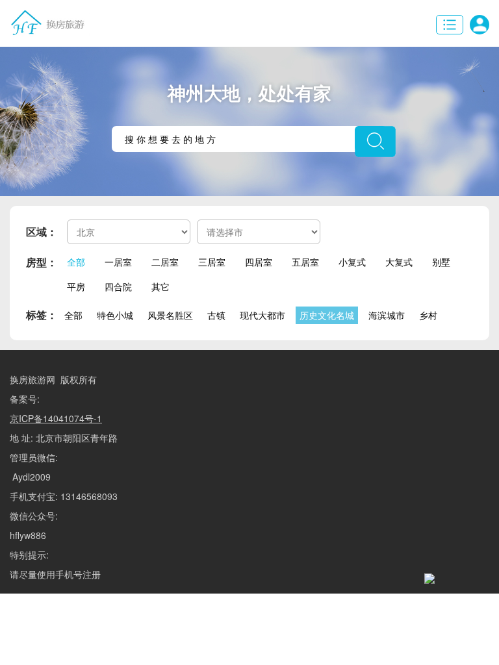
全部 (76, 261)
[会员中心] (479, 24)
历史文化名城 (327, 314)
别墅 (441, 261)
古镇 (216, 314)
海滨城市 (386, 314)
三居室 (211, 261)
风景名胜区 (170, 314)
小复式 (352, 261)
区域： (41, 231)
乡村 (428, 314)
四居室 (258, 261)
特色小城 (115, 314)
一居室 (118, 261)
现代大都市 (262, 314)
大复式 (399, 261)
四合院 (118, 286)
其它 (160, 286)
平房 (76, 286)
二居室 (165, 261)
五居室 (305, 261)
